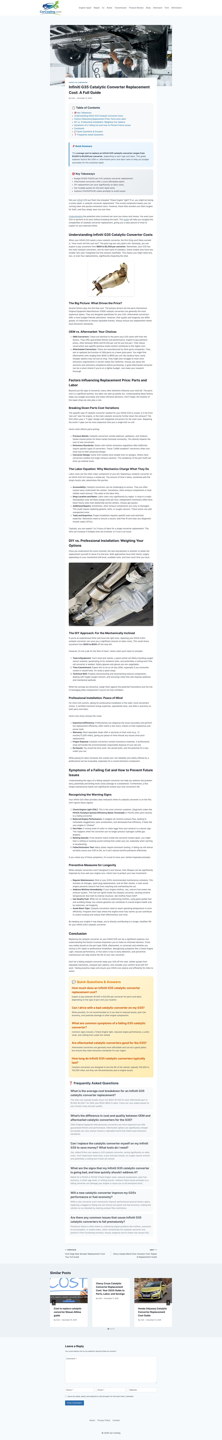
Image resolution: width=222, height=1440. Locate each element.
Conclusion (79, 128)
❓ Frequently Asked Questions (88, 135)
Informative (176, 8)
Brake (109, 8)
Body (148, 8)
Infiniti (80, 200)
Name (69, 1390)
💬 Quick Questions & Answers (88, 131)
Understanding (76, 216)
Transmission (120, 8)
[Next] (168, 1302)
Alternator (157, 8)
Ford (167, 8)
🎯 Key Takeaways (83, 113)
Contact (116, 1420)
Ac (103, 8)
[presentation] (69, 1290)
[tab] (108, 1328)
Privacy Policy (103, 1420)
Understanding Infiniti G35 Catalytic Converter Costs (98, 116)
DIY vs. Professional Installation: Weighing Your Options (99, 122)
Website (133, 1390)
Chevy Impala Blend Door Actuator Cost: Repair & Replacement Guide (135, 1253)
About (92, 1420)
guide (126, 219)
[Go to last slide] (54, 1302)
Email (101, 1390)
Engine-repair (85, 8)
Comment (71, 1358)
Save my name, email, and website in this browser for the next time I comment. (101, 1396)
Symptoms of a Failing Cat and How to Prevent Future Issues (102, 125)
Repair (97, 8)
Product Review (136, 8)
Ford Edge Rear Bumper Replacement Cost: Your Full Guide (85, 1253)
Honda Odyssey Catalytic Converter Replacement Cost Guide (152, 1312)
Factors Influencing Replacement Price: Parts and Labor (100, 119)
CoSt (73, 98)
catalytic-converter (78, 82)
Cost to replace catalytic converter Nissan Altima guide (68, 1312)
